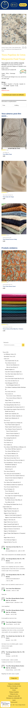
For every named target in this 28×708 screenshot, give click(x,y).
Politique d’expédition (14, 692)
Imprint (14, 700)
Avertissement (14, 702)
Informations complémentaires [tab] (9, 101)
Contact (14, 690)
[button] (23, 4)
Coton (10, 47)
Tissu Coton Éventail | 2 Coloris (13, 622)
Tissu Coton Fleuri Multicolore (13, 588)
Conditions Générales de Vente (14, 686)
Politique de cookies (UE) (14, 696)
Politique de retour (14, 694)
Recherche (6, 342)
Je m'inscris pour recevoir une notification (13, 94)
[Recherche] (23, 345)
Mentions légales (14, 688)
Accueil (3, 47)
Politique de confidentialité (14, 684)
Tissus (6, 47)
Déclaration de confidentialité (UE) (14, 698)
